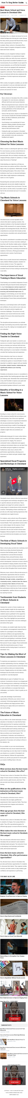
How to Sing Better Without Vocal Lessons (12, 978)
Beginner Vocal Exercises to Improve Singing (13, 896)
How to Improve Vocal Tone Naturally (11, 936)
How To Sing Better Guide (12, 2)
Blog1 (2, 7)
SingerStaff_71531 (4, 15)
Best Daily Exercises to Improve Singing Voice (13, 998)
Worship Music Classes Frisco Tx (16, 1039)
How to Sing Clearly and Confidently (10, 916)
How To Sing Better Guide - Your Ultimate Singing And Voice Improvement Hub (15, 1092)
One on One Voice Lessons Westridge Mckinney (12, 1035)
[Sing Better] (14, 1012)
